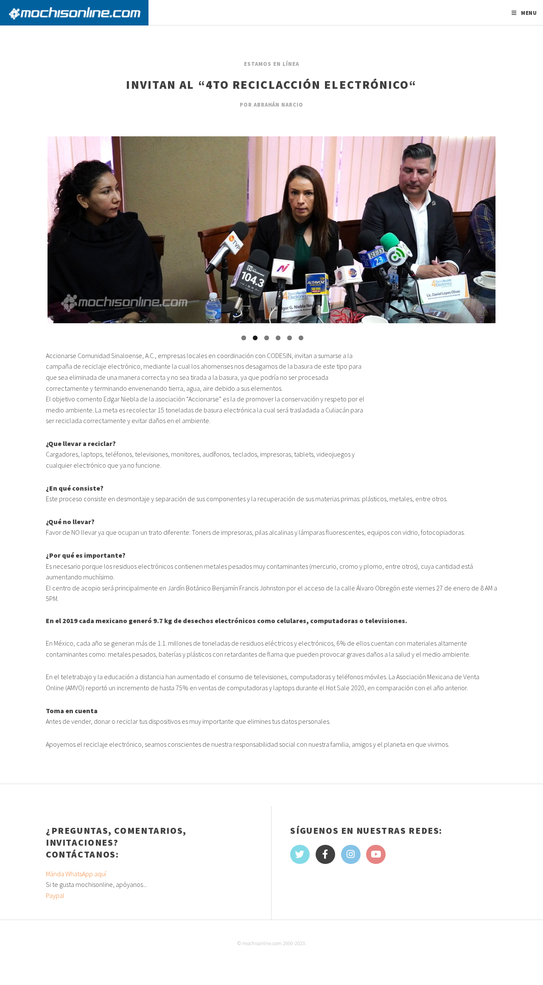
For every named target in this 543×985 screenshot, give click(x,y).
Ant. (31, 247)
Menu (529, 12)
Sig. (512, 247)
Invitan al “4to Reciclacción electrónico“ (271, 84)
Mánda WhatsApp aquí (76, 873)
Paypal (55, 895)
